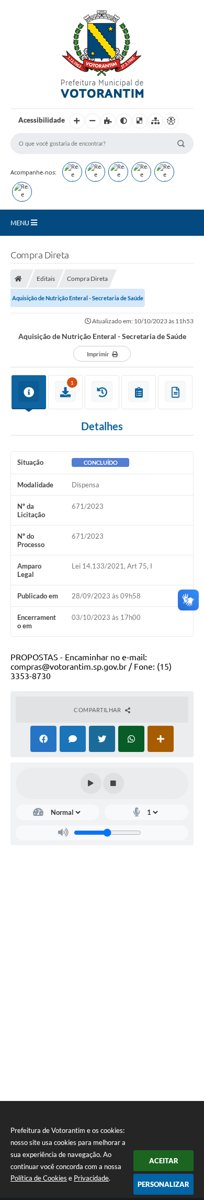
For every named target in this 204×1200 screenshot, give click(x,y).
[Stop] (113, 783)
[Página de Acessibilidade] (171, 121)
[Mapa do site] (155, 121)
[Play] (91, 783)
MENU (20, 222)
